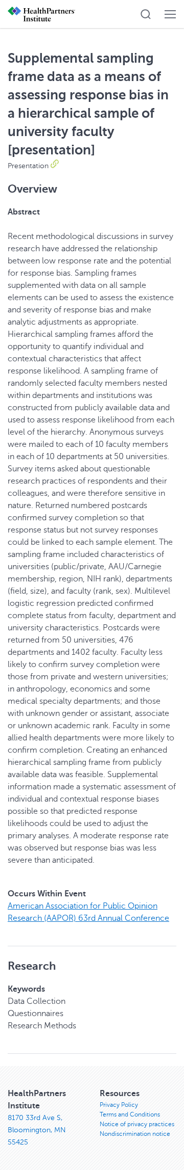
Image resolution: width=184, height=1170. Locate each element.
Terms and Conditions (130, 1114)
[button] (146, 14)
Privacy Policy (119, 1104)
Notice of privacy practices (137, 1124)
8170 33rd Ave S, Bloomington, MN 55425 (37, 1130)
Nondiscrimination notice (135, 1133)
